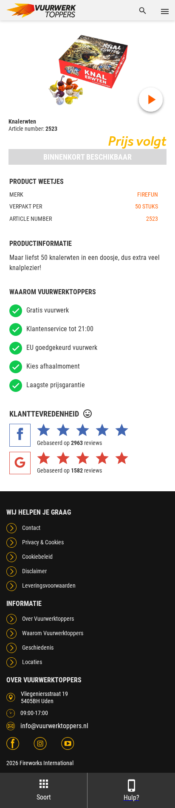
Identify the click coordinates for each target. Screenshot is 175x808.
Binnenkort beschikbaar (87, 156)
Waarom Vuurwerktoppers (52, 633)
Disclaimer (34, 571)
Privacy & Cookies (43, 542)
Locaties (32, 662)
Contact (31, 527)
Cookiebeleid (37, 556)
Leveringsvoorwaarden (49, 585)
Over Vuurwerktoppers (48, 618)
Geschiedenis (38, 647)
